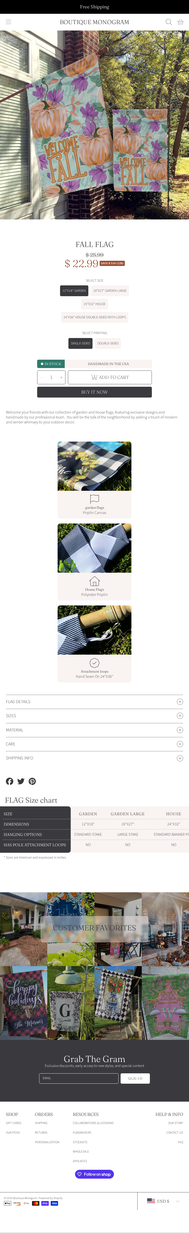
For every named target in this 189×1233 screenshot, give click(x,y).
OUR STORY (175, 1123)
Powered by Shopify (50, 1198)
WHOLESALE (81, 1151)
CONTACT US (174, 1132)
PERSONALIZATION (47, 1142)
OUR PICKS (13, 1132)
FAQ (180, 1142)
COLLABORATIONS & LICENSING (93, 1123)
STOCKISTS (80, 1142)
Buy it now (94, 392)
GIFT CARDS (13, 1123)
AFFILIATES (80, 1161)
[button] (8, 22)
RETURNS (41, 1132)
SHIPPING (41, 1123)
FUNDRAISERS (82, 1132)
